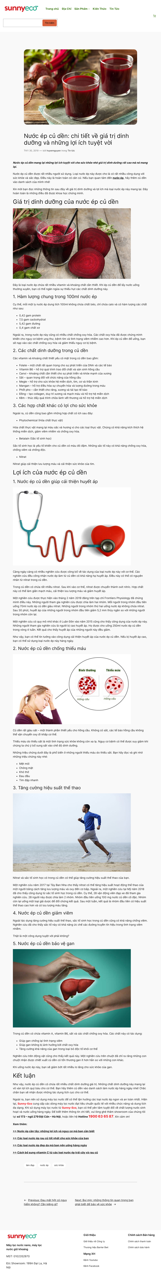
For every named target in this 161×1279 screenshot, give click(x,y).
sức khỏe (59, 1165)
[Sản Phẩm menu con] (89, 9)
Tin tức (71, 150)
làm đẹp (30, 1165)
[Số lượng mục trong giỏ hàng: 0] (154, 16)
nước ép (44, 1165)
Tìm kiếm (49, 22)
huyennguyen (54, 150)
